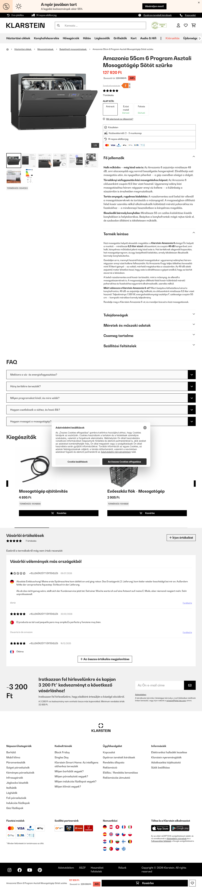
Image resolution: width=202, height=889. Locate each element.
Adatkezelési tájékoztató (166, 762)
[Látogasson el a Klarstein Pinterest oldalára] (40, 870)
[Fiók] (178, 25)
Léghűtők (11, 792)
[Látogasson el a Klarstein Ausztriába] (111, 827)
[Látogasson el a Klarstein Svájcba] (117, 827)
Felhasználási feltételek (161, 841)
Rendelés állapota (113, 762)
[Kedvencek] (186, 25)
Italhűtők (11, 787)
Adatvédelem (140, 694)
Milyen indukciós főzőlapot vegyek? (75, 781)
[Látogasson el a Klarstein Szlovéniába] (117, 849)
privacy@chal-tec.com (176, 700)
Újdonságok (191, 38)
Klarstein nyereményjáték (166, 757)
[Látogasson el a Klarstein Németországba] (105, 827)
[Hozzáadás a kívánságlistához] (192, 883)
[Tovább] (199, 38)
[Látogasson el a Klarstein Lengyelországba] (130, 834)
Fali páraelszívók (16, 797)
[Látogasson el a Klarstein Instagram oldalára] (9, 870)
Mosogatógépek (45, 49)
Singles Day (61, 757)
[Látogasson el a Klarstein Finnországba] (124, 841)
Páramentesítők (15, 762)
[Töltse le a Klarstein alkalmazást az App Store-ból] (160, 828)
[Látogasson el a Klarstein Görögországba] (124, 849)
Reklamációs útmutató (116, 777)
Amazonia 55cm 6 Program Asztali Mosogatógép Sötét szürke (123, 49)
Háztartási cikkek (23, 49)
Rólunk (122, 867)
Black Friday (62, 752)
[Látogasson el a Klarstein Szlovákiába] (117, 834)
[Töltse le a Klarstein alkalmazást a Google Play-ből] (180, 828)
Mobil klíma (13, 757)
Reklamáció (110, 767)
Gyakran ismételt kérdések (157, 15)
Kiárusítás (172, 38)
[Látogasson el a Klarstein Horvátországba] (105, 841)
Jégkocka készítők (17, 782)
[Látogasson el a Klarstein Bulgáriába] (117, 841)
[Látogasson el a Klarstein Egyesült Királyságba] (111, 834)
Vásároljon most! (154, 6)
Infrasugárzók (14, 777)
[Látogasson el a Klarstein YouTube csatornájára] (30, 870)
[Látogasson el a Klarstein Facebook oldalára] (19, 870)
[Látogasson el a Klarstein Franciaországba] (124, 827)
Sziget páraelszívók (18, 767)
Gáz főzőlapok (14, 808)
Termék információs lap (111, 86)
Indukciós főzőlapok (18, 803)
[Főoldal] (10, 49)
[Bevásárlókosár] (193, 25)
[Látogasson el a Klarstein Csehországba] (124, 834)
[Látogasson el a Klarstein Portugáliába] (111, 849)
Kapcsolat (190, 15)
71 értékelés (108, 95)
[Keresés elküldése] (58, 25)
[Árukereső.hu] (159, 25)
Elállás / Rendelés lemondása (120, 772)
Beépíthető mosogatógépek (73, 49)
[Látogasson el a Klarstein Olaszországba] (130, 827)
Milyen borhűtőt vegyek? (69, 771)
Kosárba (148, 883)
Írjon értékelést (182, 537)
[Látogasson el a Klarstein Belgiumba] (130, 841)
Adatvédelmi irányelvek (177, 838)
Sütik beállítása (160, 767)
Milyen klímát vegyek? (68, 786)
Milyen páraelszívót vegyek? (71, 776)
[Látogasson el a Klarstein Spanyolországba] (105, 834)
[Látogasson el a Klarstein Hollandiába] (105, 849)
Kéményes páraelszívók (20, 772)
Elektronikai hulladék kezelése (169, 752)
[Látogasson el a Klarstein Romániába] (111, 841)
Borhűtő (11, 752)
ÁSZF (82, 867)
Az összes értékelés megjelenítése (106, 659)
